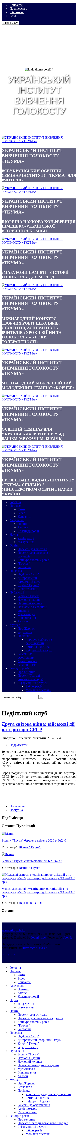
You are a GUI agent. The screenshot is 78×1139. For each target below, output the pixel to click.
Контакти (16, 5)
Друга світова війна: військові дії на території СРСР (38, 726)
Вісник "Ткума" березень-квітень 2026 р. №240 (34, 840)
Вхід (13, 15)
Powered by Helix (13, 930)
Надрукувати (19, 745)
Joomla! (68, 937)
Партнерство (18, 8)
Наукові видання (30, 902)
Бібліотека (17, 12)
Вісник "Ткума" (30, 847)
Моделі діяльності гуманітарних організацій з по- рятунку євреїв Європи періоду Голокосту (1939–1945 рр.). (38, 892)
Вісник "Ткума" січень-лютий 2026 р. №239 (32, 861)
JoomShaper (39, 937)
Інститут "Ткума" (35, 948)
